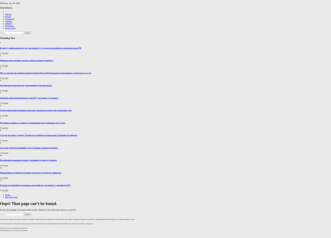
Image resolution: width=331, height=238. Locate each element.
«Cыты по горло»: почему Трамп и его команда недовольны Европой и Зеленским (38, 135)
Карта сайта (10, 28)
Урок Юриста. (6, 7)
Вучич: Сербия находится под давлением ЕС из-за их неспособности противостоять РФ (40, 48)
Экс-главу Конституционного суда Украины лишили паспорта (29, 148)
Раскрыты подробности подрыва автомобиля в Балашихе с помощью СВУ (35, 185)
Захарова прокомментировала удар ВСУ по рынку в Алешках (29, 98)
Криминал (9, 19)
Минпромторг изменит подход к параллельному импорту (26, 60)
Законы (8, 14)
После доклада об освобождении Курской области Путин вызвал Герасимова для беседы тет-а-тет (45, 73)
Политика (9, 26)
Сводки (8, 21)
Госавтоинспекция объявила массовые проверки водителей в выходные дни (36, 110)
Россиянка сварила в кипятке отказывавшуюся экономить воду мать (32, 123)
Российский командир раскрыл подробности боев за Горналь (28, 160)
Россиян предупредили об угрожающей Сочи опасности (26, 85)
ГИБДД (8, 23)
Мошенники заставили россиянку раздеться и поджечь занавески (30, 173)
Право (8, 17)
